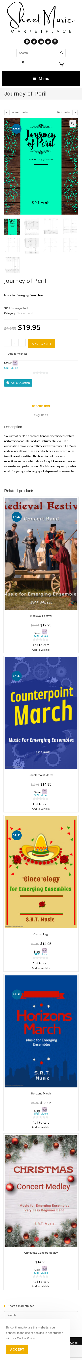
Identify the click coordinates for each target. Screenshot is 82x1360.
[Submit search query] (62, 53)
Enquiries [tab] (41, 415)
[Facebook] (27, 42)
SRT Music (11, 368)
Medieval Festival (41, 615)
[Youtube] (48, 42)
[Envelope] (41, 42)
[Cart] (61, 64)
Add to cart (41, 344)
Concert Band (24, 313)
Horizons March (41, 1093)
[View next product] (75, 112)
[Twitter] (34, 42)
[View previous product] (7, 112)
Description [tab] (41, 406)
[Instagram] (55, 42)
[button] (72, 123)
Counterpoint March (41, 775)
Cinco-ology (40, 934)
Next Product (64, 112)
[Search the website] (41, 52)
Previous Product (20, 112)
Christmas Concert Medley (41, 1252)
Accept (17, 1349)
